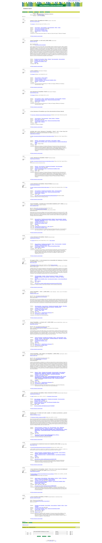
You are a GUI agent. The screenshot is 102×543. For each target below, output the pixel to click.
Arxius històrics (37, 27)
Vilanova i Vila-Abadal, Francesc (35, 414)
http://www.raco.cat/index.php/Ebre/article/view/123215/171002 (45, 459)
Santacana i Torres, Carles (34, 293)
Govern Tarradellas (52, 479)
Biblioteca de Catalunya (49, 428)
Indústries (36, 453)
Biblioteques (62, 427)
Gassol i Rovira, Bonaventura (40, 28)
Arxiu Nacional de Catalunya (40, 428)
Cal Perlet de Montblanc (39, 80)
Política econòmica (51, 453)
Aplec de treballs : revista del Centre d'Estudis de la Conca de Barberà (42, 473)
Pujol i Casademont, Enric (34, 205)
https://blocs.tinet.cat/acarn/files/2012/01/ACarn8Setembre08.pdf (46, 195)
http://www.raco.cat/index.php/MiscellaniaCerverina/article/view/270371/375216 (48, 283)
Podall (32, 396)
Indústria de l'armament (43, 453)
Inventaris (56, 478)
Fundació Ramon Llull (59, 429)
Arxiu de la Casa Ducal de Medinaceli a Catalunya (43, 481)
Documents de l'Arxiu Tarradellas (40, 44)
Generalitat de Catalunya (59, 378)
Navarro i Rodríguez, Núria (34, 71)
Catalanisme (44, 373)
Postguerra (45, 427)
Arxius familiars (54, 140)
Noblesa (58, 140)
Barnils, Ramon (37, 119)
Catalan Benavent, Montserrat (35, 158)
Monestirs (64, 98)
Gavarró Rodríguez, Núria (34, 92)
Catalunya (36, 62)
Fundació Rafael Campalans (46, 430)
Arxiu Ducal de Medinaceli (52, 141)
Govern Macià (41, 374)
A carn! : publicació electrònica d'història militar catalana (40, 187)
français (76, 0)
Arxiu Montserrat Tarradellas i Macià (41, 29)
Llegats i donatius (44, 77)
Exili (48, 244)
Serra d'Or (33, 240)
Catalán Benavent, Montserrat (35, 133)
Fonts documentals (50, 27)
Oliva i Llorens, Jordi (33, 262)
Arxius (58, 427)
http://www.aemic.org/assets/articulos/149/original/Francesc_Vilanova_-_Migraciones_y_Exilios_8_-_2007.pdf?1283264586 (47, 435)
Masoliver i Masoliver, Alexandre (35, 497)
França (40, 310)
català (79, 0)
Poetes (59, 27)
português (69, 0)
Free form (78, 527)
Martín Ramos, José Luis (34, 324)
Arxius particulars (44, 27)
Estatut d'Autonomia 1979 (39, 220)
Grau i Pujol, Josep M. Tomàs (34, 21)
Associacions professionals (55, 374)
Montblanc (36, 81)
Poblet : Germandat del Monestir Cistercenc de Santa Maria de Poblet (42, 136)
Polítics (56, 27)
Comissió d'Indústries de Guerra (40, 454)
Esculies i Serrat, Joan (33, 41)
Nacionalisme (49, 373)
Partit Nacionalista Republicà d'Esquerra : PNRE (46, 378)
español (73, 0)
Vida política (65, 306)
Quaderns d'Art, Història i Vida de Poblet (42, 501)
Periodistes (57, 118)
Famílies (60, 478)
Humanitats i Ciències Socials (52, 396)
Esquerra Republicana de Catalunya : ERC (55, 376)
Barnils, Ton (37, 312)
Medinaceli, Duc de (51, 480)
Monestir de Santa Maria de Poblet (54, 99)
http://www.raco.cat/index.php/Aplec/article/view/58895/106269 (45, 485)
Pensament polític (38, 373)
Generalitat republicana (39, 276)
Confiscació (58, 276)
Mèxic (43, 310)
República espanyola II (56, 373)
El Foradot (33, 74)
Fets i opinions (52, 240)
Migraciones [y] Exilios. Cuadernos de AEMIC (38, 417)
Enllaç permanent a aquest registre (36, 36)
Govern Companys (46, 338)
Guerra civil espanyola (43, 244)
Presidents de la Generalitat (39, 59)
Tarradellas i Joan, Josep (38, 60)
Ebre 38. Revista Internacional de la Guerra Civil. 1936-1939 (41, 447)
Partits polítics (47, 374)
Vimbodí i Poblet (42, 81)
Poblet (36, 143)
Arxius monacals (38, 478)
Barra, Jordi (50, 226)
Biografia (49, 59)
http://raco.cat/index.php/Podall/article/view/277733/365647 (44, 405)
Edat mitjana (64, 478)
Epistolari (64, 219)
